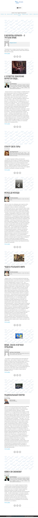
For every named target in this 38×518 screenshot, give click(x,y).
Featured (2, 14)
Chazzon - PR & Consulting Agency (17, 516)
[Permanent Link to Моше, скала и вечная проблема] (19, 342)
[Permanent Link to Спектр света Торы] (19, 144)
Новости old (35, 14)
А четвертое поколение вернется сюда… (14, 77)
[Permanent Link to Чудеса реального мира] (19, 264)
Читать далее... (7, 53)
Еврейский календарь (17, 14)
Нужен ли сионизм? (13, 471)
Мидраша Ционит (25, 14)
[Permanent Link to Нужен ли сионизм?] (19, 469)
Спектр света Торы (12, 146)
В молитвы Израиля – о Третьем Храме (14, 36)
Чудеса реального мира (14, 266)
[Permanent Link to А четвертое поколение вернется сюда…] (19, 74)
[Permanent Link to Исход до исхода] (19, 190)
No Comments (7, 39)
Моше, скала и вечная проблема (14, 345)
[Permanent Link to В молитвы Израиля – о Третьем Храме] (19, 33)
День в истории (10, 14)
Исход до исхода (11, 192)
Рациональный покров (14, 394)
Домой (13, 12)
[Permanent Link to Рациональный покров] (19, 392)
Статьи (19, 15)
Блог (5, 14)
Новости (30, 14)
